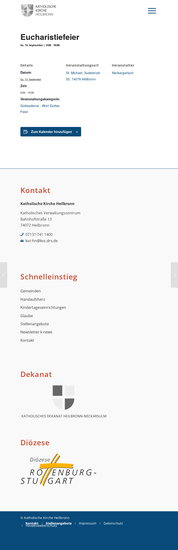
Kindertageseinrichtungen (43, 307)
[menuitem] (152, 10)
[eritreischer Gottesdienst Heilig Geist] (3, 275)
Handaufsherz (32, 299)
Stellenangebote (34, 323)
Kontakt (27, 340)
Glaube (26, 315)
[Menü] (152, 10)
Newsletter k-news (36, 332)
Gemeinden (30, 291)
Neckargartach (123, 72)
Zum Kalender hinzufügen (51, 131)
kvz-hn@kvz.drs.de (41, 240)
